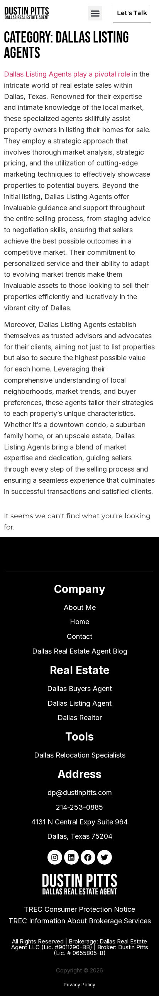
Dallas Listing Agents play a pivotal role (67, 74)
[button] (95, 13)
